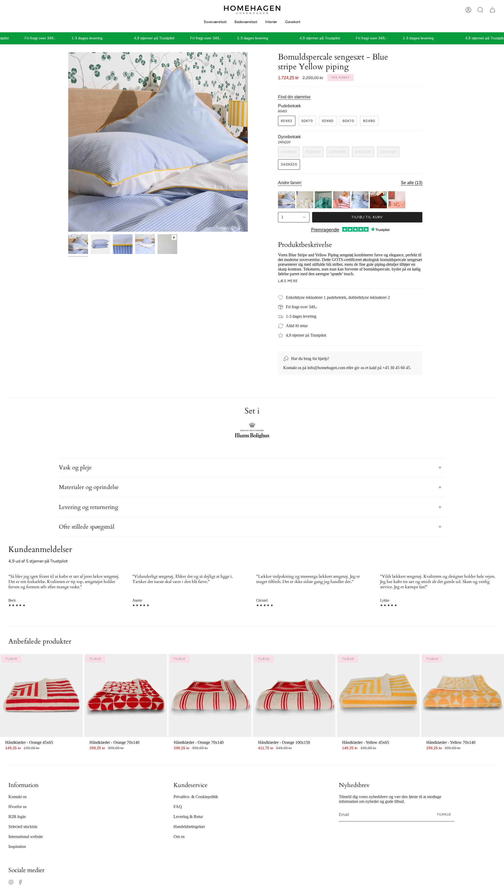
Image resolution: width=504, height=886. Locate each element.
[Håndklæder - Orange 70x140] (125, 695)
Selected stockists (22, 826)
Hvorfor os (17, 806)
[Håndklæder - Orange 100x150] (294, 695)
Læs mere (288, 281)
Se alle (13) (411, 183)
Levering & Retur (188, 816)
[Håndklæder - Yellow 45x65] (378, 695)
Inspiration (17, 846)
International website (25, 836)
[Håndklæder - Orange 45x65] (41, 695)
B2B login (17, 816)
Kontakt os (17, 796)
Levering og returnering (88, 507)
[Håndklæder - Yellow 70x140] (462, 695)
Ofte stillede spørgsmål (86, 527)
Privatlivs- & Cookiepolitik (196, 796)
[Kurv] (492, 10)
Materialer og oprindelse (89, 487)
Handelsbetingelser (189, 826)
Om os (179, 836)
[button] (480, 10)
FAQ (178, 806)
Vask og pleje (75, 467)
